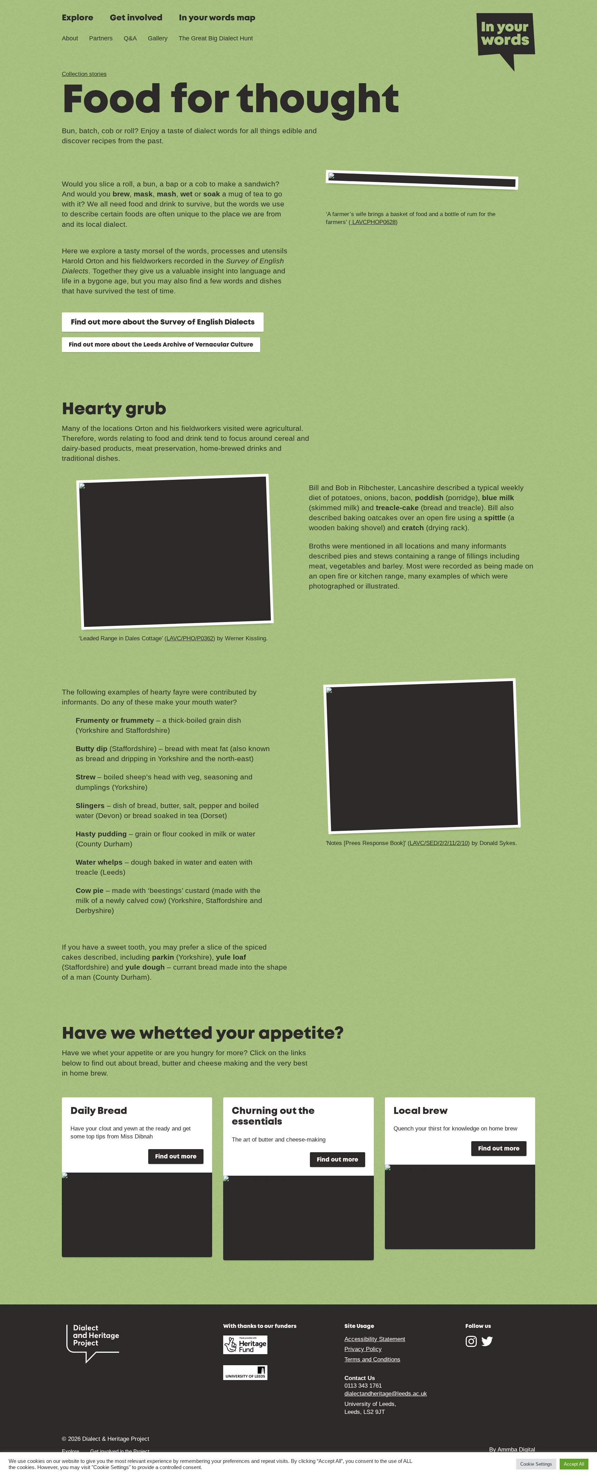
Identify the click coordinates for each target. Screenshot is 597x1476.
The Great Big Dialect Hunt (216, 38)
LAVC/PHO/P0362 (190, 638)
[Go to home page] (505, 41)
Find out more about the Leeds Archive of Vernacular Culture (161, 345)
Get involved (136, 18)
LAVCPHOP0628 (373, 222)
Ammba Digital (516, 1449)
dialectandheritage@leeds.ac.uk (385, 1393)
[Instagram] (471, 1345)
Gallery (158, 38)
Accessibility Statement (374, 1339)
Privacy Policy (363, 1349)
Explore (77, 18)
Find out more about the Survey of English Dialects (163, 322)
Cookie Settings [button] (536, 1464)
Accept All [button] (574, 1464)
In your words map (217, 18)
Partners (101, 38)
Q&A (130, 38)
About (70, 38)
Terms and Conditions (372, 1359)
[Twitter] (487, 1345)
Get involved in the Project (119, 1451)
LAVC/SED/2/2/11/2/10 (439, 843)
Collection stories (84, 74)
